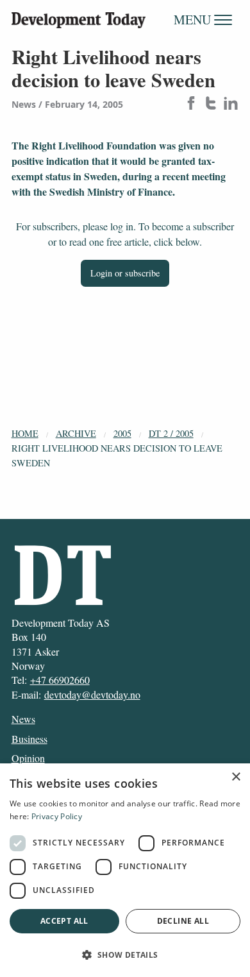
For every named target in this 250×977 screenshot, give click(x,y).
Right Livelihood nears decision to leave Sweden (117, 455)
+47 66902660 (60, 679)
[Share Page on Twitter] (211, 104)
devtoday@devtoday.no (92, 694)
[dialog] (125, 870)
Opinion (28, 758)
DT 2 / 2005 (171, 433)
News (23, 719)
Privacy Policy (56, 816)
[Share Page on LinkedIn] (230, 104)
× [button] (235, 777)
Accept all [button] (64, 920)
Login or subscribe (125, 273)
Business (29, 738)
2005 (122, 433)
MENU (194, 19)
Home (25, 433)
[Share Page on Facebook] (191, 104)
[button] (125, 954)
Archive (76, 433)
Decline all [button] (183, 920)
